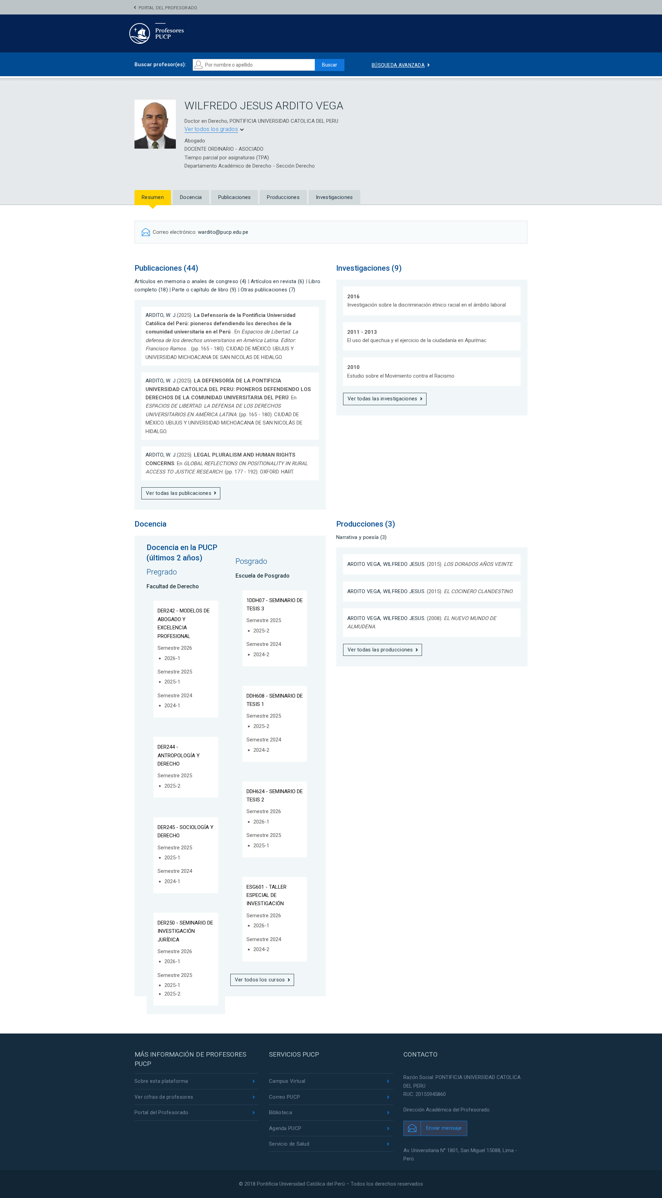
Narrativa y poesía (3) (361, 537)
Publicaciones (234, 197)
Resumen (153, 197)
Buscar (329, 65)
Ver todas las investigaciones (383, 399)
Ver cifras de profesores (163, 1097)
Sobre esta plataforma (161, 1081)
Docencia (191, 197)
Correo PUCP (284, 1097)
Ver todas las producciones (380, 650)
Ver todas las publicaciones (178, 493)
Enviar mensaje (444, 1128)
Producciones (283, 197)
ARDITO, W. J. (161, 315)
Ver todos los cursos (260, 980)
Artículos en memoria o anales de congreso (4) (190, 281)
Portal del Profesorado (168, 7)
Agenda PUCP (285, 1128)
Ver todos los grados (211, 129)
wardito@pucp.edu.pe (223, 232)
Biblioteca (280, 1112)
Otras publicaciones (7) (268, 290)
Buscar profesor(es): (160, 64)
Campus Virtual (287, 1081)
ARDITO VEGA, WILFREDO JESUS (385, 564)
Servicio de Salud (289, 1144)
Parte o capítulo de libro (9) (204, 290)
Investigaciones (334, 197)
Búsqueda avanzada (398, 65)
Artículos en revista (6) (277, 281)
